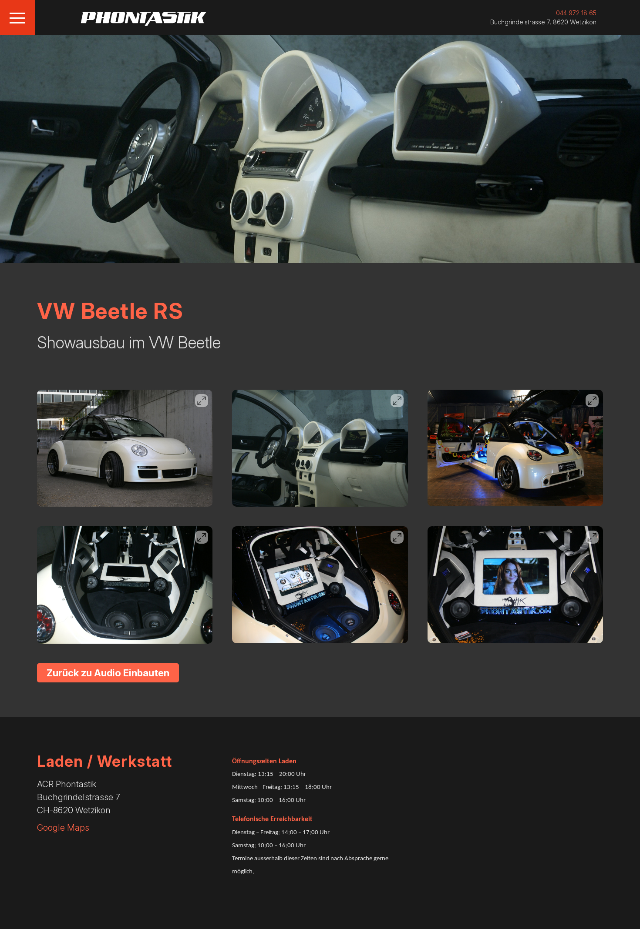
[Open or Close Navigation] (17, 17)
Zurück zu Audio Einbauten (108, 672)
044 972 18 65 (576, 13)
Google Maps (63, 827)
